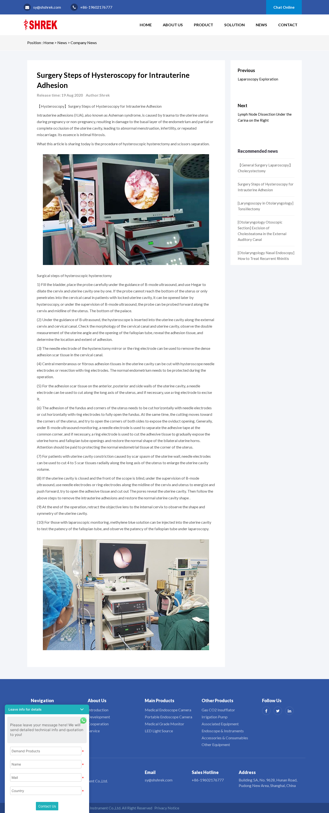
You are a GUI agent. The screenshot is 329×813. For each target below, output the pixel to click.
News (261, 24)
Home (48, 42)
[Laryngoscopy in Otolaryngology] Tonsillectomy (265, 206)
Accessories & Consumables (225, 737)
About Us (173, 24)
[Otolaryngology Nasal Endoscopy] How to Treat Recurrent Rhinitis (266, 256)
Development (99, 716)
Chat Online (284, 7)
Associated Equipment (220, 723)
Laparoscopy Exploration (258, 79)
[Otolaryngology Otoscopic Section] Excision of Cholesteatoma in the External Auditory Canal (262, 231)
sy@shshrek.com (47, 7)
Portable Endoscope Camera (168, 716)
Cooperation (98, 723)
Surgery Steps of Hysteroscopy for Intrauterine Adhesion (266, 187)
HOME (146, 24)
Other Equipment (216, 744)
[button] (47, 709)
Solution (234, 24)
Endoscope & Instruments (223, 730)
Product (203, 24)
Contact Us (47, 806)
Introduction (98, 709)
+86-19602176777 (96, 7)
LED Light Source (159, 730)
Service (94, 730)
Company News (84, 42)
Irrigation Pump (215, 716)
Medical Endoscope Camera (168, 709)
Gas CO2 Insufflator (218, 709)
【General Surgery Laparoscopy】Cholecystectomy (265, 168)
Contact (287, 24)
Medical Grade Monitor (164, 723)
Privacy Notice (166, 808)
